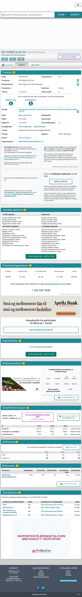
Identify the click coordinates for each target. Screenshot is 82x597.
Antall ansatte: (46, 92)
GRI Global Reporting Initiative (52, 511)
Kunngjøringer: (7, 127)
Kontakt (41, 575)
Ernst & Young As (25, 138)
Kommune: (45, 88)
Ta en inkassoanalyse (67, 397)
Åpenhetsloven (7, 507)
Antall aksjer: (46, 119)
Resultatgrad (9, 192)
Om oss (41, 573)
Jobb (41, 571)
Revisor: (5, 138)
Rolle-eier (35, 65)
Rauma (61, 88)
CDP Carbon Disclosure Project (52, 515)
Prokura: (5, 134)
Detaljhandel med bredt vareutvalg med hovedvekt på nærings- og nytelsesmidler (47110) (48, 110)
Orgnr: (4, 77)
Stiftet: (4, 119)
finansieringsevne (53, 284)
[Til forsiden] (17, 6)
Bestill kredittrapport (70, 417)
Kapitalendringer (40, 127)
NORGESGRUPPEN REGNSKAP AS (31, 142)
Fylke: (4, 115)
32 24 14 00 (14, 577)
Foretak (21, 65)
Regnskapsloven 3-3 (9, 515)
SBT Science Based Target (50, 507)
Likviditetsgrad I (17, 194)
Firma (68, 571)
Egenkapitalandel (9, 196)
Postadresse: (6, 88)
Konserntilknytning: (48, 123)
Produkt (68, 575)
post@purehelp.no (13, 579)
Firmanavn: (6, 80)
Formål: (4, 130)
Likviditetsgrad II (28, 194)
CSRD (4, 505)
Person (68, 573)
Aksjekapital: (46, 115)
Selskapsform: (46, 77)
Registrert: (5, 123)
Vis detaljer (72, 447)
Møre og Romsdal (25, 115)
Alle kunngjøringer (25, 127)
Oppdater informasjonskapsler (68, 580)
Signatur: (44, 134)
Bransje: (5, 109)
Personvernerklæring (41, 577)
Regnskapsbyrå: (7, 142)
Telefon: (5, 92)
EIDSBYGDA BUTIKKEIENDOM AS (9, 476)
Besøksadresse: (7, 84)
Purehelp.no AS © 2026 (39, 594)
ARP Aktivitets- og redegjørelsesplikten (9, 511)
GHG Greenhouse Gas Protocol (52, 505)
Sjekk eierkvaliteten (69, 484)
